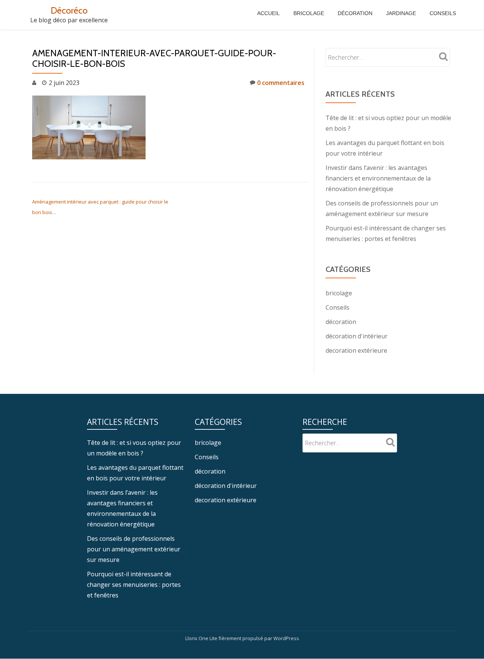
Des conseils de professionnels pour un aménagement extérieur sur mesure (133, 549)
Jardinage (401, 13)
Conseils (443, 13)
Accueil (268, 13)
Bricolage (308, 13)
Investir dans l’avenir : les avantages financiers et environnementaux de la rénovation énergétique (378, 178)
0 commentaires (280, 83)
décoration (341, 322)
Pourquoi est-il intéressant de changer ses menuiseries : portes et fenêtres (134, 584)
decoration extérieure (356, 350)
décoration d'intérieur (357, 336)
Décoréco (69, 10)
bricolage (339, 293)
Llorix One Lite (202, 638)
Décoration (355, 13)
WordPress (286, 638)
